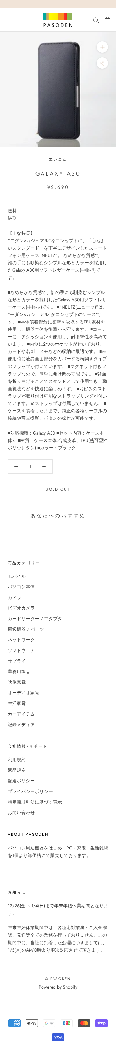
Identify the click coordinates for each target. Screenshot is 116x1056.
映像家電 (17, 682)
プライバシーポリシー (30, 791)
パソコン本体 (21, 587)
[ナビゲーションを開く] (9, 19)
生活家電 (17, 703)
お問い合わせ (21, 812)
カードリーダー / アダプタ (35, 618)
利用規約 (17, 759)
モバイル (17, 576)
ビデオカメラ (21, 608)
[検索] (96, 19)
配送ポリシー (21, 781)
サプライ (17, 661)
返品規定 (17, 770)
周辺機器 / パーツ (26, 629)
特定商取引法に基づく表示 (35, 802)
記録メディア (21, 724)
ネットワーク (21, 640)
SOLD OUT (58, 489)
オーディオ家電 (23, 693)
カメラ (14, 597)
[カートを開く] (107, 20)
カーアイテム (21, 714)
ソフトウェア (21, 650)
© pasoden (58, 978)
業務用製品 (19, 671)
